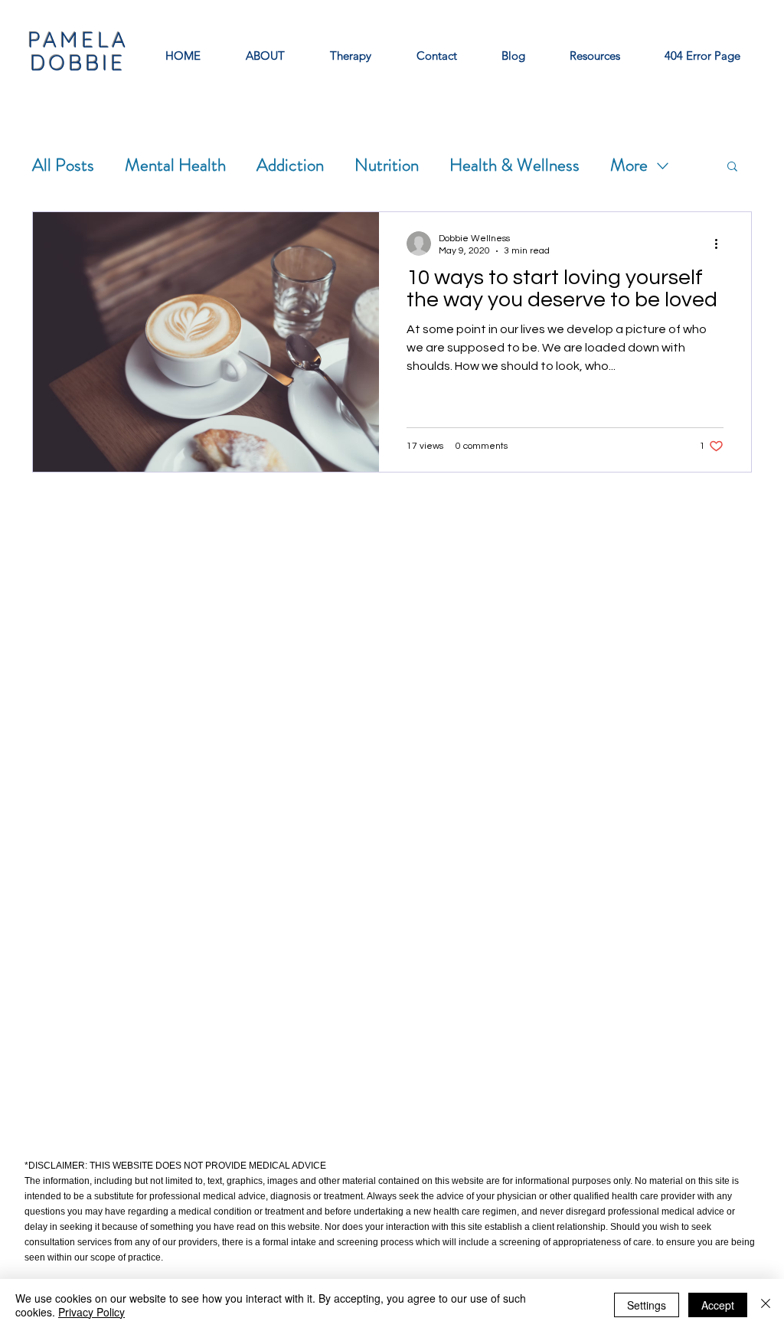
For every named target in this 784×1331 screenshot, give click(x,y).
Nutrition (386, 165)
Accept (717, 1305)
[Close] (765, 1305)
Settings (646, 1305)
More (629, 165)
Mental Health (175, 165)
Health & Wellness (514, 165)
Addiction (290, 165)
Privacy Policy (91, 1312)
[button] (732, 167)
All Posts (63, 165)
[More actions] (721, 243)
